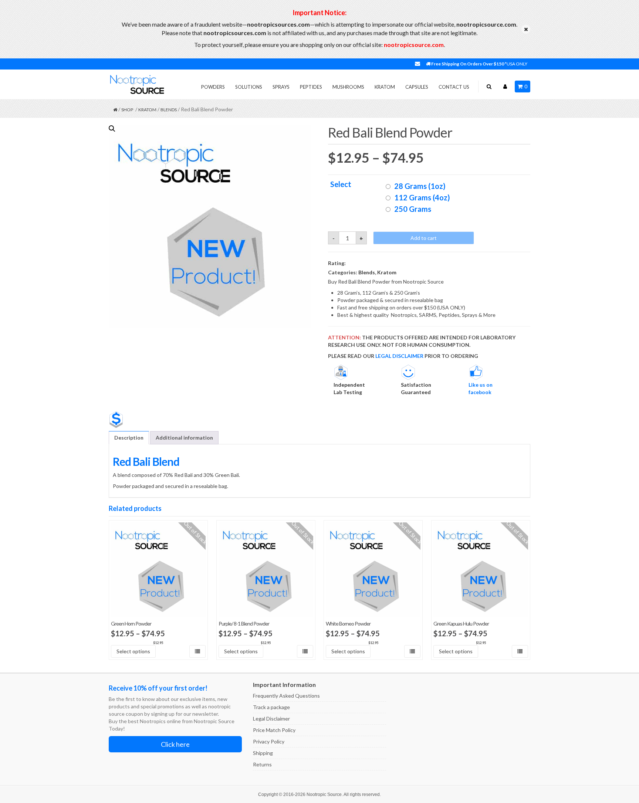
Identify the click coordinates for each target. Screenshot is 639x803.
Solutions (248, 87)
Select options (133, 651)
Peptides (311, 87)
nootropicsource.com (414, 44)
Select (340, 184)
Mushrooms (348, 87)
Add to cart (423, 238)
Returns (262, 764)
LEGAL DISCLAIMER (399, 356)
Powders (213, 87)
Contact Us (454, 87)
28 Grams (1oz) (420, 186)
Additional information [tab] (184, 437)
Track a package (271, 707)
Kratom (385, 87)
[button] (112, 128)
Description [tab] (128, 437)
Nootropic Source (324, 794)
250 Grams (412, 208)
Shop (127, 109)
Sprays (281, 87)
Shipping (263, 753)
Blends (168, 109)
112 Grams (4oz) (422, 197)
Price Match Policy (274, 730)
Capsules (416, 87)
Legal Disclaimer (271, 718)
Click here (175, 744)
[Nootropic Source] (136, 84)
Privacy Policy (268, 741)
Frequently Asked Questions (286, 695)
